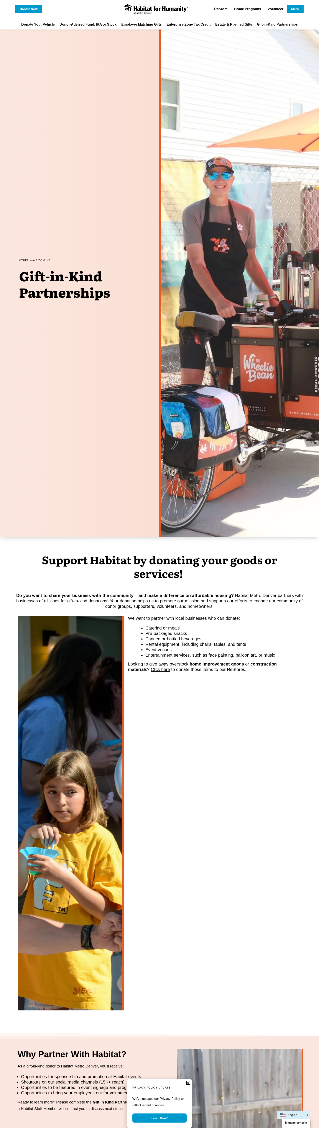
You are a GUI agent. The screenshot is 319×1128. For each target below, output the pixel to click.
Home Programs (247, 9)
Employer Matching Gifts (141, 24)
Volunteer (275, 9)
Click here (160, 669)
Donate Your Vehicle (38, 24)
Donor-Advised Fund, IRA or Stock (88, 24)
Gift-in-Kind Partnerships (277, 24)
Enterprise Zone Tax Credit (188, 24)
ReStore (221, 9)
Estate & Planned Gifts (233, 24)
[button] (188, 1083)
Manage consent (296, 1122)
